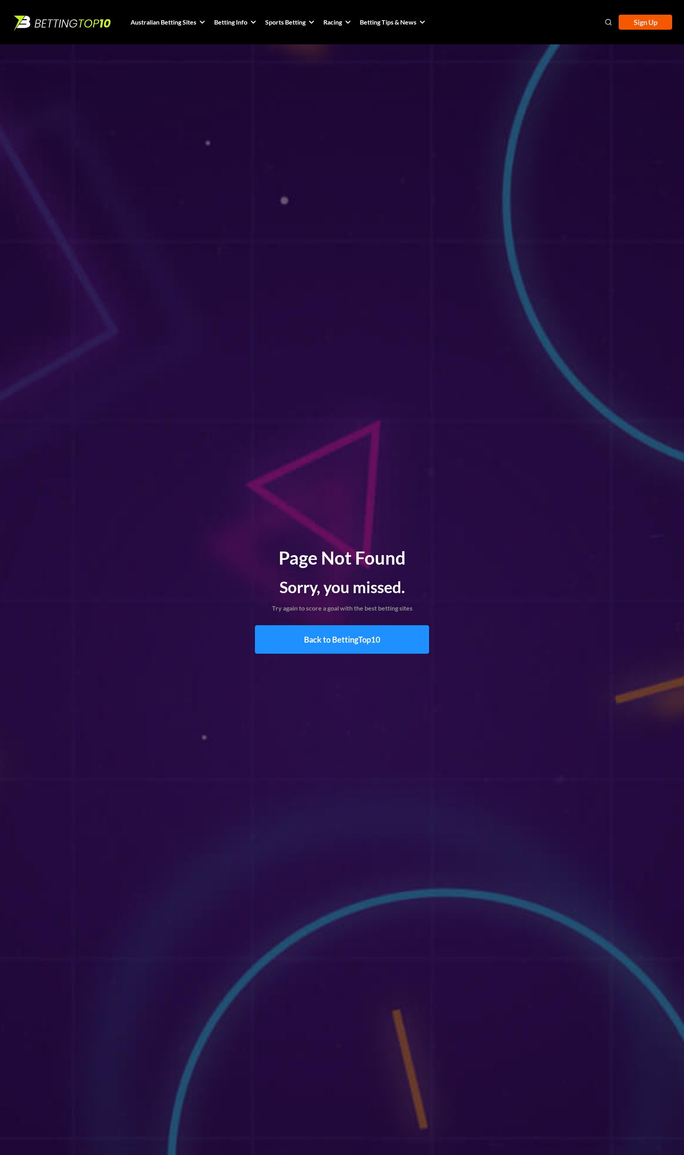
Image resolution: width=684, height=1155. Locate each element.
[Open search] (608, 22)
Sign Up (645, 22)
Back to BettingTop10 (342, 639)
